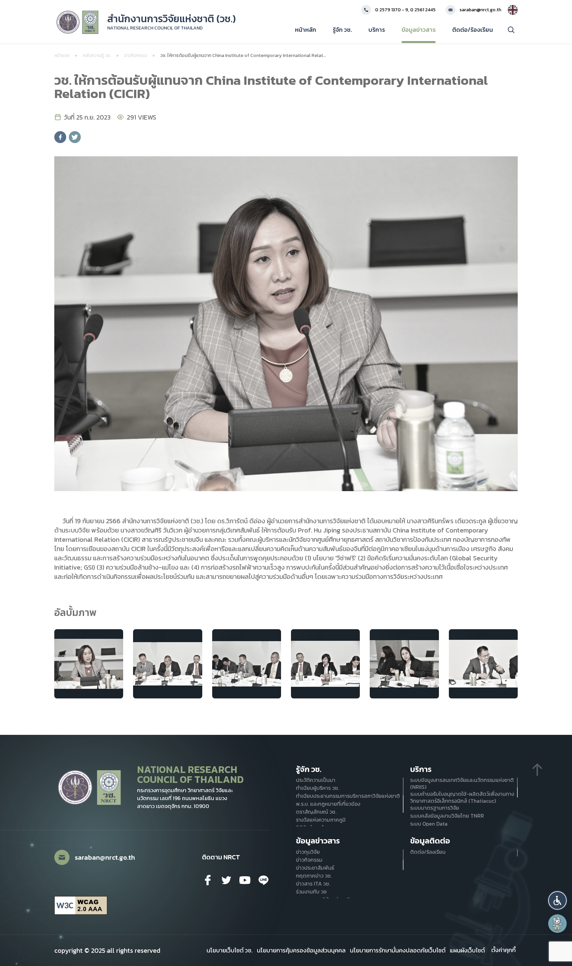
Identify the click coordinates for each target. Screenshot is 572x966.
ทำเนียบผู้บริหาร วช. (317, 788)
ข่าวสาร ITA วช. (313, 883)
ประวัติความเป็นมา (315, 780)
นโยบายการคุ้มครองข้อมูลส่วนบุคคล (301, 950)
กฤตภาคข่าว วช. (314, 875)
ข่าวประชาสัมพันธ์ (315, 867)
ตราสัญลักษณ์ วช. (316, 811)
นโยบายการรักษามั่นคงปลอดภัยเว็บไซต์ (398, 950)
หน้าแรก (62, 55)
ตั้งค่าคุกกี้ (503, 950)
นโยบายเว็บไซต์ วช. (230, 950)
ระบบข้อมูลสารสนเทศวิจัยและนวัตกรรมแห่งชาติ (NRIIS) (462, 783)
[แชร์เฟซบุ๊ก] (60, 137)
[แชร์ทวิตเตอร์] (75, 137)
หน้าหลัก (305, 30)
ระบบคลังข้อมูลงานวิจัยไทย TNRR (447, 815)
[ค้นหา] (511, 29)
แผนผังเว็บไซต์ (467, 950)
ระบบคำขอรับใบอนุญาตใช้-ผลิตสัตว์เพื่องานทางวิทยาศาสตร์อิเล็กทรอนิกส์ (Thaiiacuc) (462, 797)
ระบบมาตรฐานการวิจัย (434, 807)
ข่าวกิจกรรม (135, 55)
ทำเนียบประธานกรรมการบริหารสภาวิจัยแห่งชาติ (348, 795)
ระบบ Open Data (429, 823)
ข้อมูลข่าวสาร (419, 30)
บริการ (376, 30)
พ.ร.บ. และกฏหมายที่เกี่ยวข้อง (328, 803)
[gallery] (88, 663)
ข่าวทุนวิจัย (308, 851)
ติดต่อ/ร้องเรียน (472, 30)
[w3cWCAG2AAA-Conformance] (80, 905)
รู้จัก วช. (342, 30)
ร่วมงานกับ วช (311, 891)
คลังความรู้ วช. (97, 55)
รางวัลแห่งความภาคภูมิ (321, 819)
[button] (557, 900)
